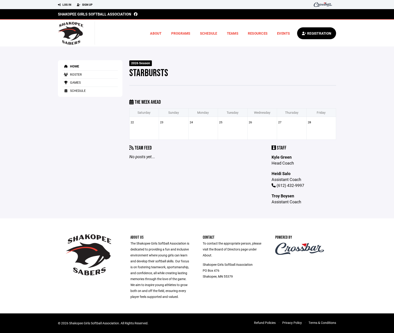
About (155, 33)
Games (75, 82)
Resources (257, 33)
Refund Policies (265, 322)
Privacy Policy (292, 322)
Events (283, 33)
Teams (232, 33)
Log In (66, 4)
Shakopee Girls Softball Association (94, 14)
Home (74, 66)
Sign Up (87, 4)
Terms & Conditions (322, 322)
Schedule (208, 33)
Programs (180, 33)
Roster (75, 74)
